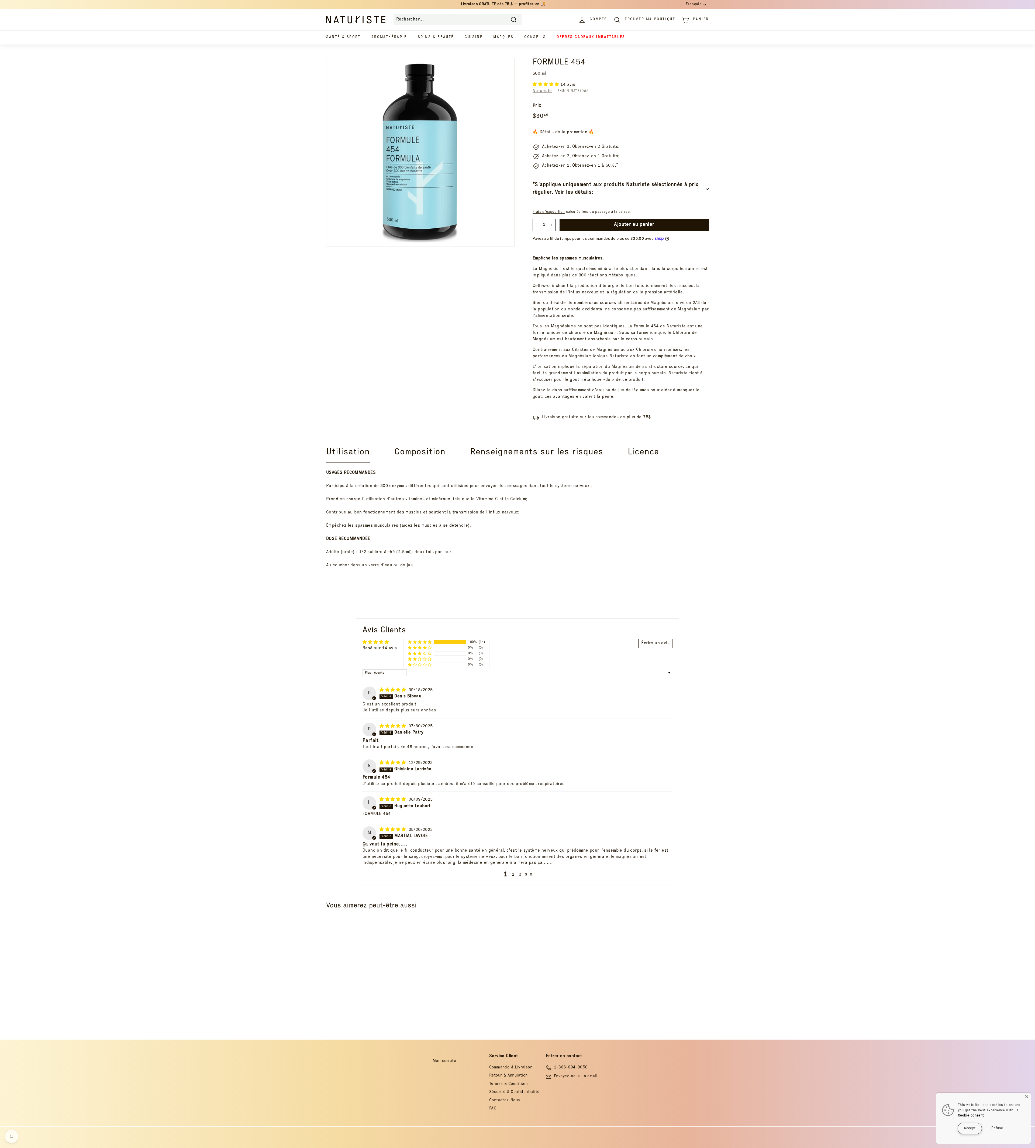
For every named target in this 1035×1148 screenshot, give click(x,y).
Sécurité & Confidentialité (514, 1092)
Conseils (535, 37)
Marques (503, 37)
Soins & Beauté (436, 37)
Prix (537, 106)
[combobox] (458, 19)
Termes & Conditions (509, 1084)
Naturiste (542, 91)
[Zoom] (420, 152)
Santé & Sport (343, 37)
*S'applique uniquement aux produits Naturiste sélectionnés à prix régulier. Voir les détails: (615, 189)
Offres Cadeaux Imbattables (591, 37)
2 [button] (513, 875)
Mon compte (444, 1061)
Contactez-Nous (504, 1100)
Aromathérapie (389, 37)
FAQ (492, 1108)
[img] (393, 690)
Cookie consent (971, 1116)
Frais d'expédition (549, 212)
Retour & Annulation (508, 1076)
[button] (546, 85)
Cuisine (473, 37)
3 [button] (520, 875)
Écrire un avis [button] (655, 643)
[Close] (1026, 1096)
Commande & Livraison (510, 1067)
